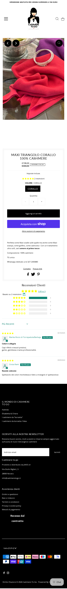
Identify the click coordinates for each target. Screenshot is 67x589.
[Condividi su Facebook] (28, 275)
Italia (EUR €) (9, 548)
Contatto (27, 269)
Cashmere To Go (30, 582)
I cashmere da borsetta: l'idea (14, 421)
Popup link (37, 269)
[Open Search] (57, 18)
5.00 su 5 (42, 291)
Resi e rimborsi (8, 498)
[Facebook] (4, 573)
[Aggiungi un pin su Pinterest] (38, 275)
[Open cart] (62, 19)
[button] (28, 178)
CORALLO (33, 188)
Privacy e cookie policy (11, 506)
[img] (7, 333)
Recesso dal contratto (17, 518)
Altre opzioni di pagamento (33, 231)
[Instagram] (8, 573)
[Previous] (8, 43)
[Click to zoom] (59, 43)
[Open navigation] (9, 19)
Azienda (5, 409)
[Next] (16, 43)
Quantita (33, 195)
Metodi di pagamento (11, 509)
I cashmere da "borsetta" (12, 417)
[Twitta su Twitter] (33, 275)
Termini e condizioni (10, 502)
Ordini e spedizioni (10, 494)
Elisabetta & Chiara (10, 413)
